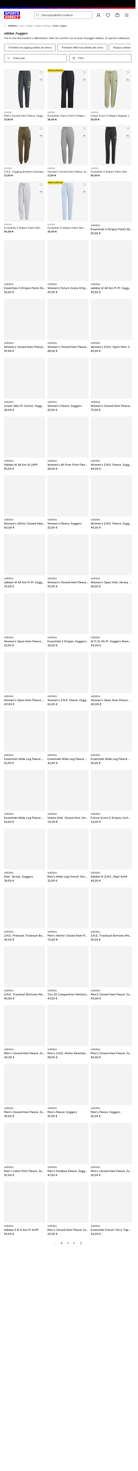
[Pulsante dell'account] (98, 15)
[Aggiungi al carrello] (41, 80)
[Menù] (126, 15)
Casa (21, 26)
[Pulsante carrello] (117, 15)
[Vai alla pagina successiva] (81, 1243)
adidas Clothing (42, 26)
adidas (30, 26)
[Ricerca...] (37, 15)
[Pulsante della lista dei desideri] (108, 15)
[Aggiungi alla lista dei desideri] (41, 72)
